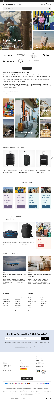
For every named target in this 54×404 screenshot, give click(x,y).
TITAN (29, 299)
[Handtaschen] (45, 128)
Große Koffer (5, 305)
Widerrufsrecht (6, 363)
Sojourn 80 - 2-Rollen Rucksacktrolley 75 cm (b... (27, 170)
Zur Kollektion (9, 46)
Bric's (21, 79)
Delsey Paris (30, 305)
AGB (3, 360)
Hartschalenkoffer (6, 301)
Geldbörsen (17, 308)
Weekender (17, 310)
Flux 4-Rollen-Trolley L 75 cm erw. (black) (10, 170)
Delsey (36, 79)
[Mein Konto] (42, 4)
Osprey (20, 169)
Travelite (17, 79)
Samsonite (9, 79)
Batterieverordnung (7, 365)
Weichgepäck (5, 303)
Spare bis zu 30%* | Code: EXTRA (27, 1)
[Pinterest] (50, 399)
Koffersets (5, 308)
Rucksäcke (21, 219)
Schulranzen (29, 219)
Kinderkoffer (17, 303)
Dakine (41, 299)
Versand (21, 362)
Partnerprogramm (40, 363)
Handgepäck (5, 297)
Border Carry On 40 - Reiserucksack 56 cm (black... (27, 242)
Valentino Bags (43, 301)
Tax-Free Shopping (7, 370)
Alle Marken (27, 68)
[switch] (43, 373)
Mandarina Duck (43, 296)
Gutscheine (5, 371)
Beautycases (17, 305)
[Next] (51, 158)
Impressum (5, 358)
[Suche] (49, 8)
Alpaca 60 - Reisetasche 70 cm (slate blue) (10, 242)
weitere (42, 79)
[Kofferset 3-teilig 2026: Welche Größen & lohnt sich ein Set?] (39, 263)
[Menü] (46, 370)
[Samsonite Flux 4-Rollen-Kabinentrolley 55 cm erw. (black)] (43, 158)
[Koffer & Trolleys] (27, 118)
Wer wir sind (38, 358)
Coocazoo (42, 308)
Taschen (14, 219)
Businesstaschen (18, 307)
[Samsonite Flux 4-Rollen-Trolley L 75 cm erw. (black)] (10, 158)
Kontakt (21, 358)
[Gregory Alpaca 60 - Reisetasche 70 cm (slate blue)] (10, 230)
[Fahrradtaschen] (8, 128)
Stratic (29, 307)
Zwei (41, 297)
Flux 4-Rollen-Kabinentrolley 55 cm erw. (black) (43, 170)
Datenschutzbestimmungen (20, 347)
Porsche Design (26, 79)
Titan (13, 79)
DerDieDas (42, 307)
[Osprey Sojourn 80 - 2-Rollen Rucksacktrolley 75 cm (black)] (27, 158)
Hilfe (20, 360)
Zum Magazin (15, 253)
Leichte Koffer (5, 299)
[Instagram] (48, 399)
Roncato (32, 79)
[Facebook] (46, 399)
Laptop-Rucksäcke (19, 297)
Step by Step (43, 303)
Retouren (21, 363)
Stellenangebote (39, 362)
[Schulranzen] (8, 107)
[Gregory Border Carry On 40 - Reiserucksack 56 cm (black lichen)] (27, 230)
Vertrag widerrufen (27, 378)
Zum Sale (41, 245)
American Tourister (32, 301)
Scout (41, 305)
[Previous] (2, 158)
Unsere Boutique (39, 360)
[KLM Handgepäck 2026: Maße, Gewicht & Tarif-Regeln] (14, 263)
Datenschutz (5, 362)
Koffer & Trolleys (20, 147)
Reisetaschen (18, 296)
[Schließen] (0, 403)
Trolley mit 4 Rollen (7, 307)
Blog (3, 368)
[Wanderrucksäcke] (45, 107)
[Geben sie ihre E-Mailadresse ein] (45, 338)
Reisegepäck (18, 216)
